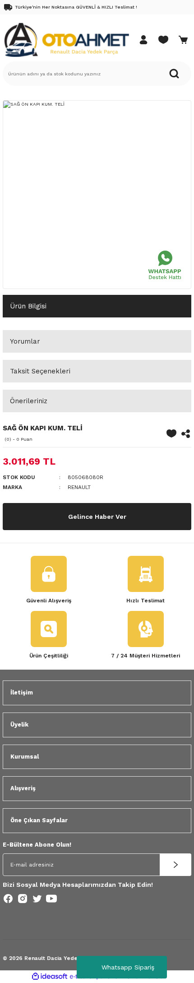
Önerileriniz (28, 401)
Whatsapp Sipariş (128, 967)
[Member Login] (143, 40)
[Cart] (183, 40)
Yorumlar (25, 341)
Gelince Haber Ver (97, 516)
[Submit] (175, 864)
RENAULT (79, 487)
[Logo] (66, 39)
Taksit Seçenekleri (40, 371)
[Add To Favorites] (171, 433)
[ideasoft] (50, 977)
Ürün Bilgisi (28, 306)
